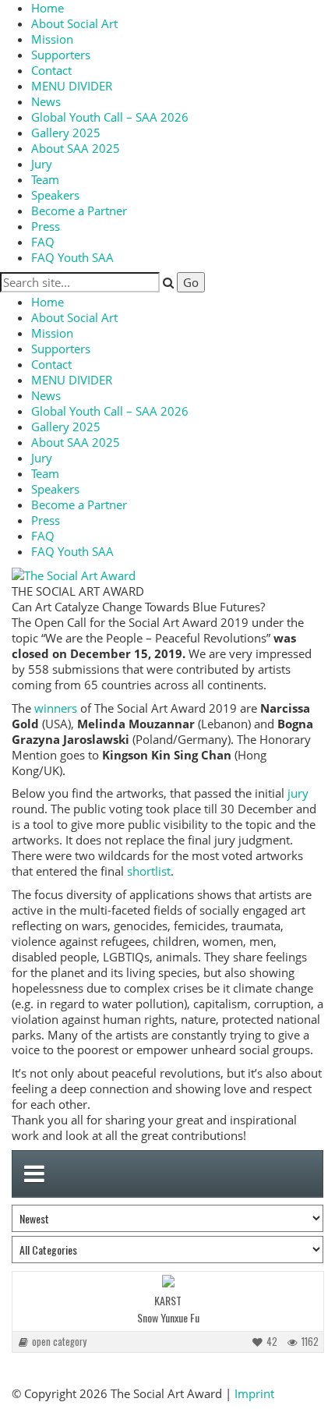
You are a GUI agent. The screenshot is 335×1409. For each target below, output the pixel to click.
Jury (41, 164)
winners (55, 708)
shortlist (149, 871)
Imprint (254, 1393)
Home (47, 8)
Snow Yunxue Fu (168, 1317)
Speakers (55, 195)
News (46, 101)
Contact (51, 70)
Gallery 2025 (65, 132)
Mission (52, 39)
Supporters (60, 54)
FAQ (43, 242)
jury (298, 793)
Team (45, 179)
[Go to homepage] (74, 574)
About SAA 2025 (75, 148)
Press (45, 226)
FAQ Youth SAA (72, 257)
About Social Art (74, 23)
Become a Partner (79, 210)
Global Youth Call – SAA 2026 (110, 117)
